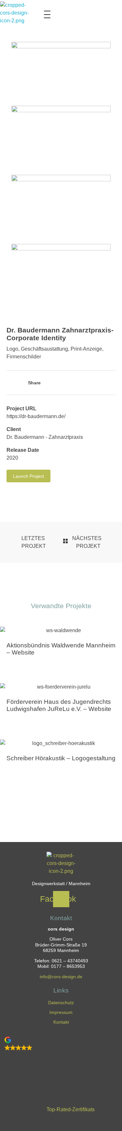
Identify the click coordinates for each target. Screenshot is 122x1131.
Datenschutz (61, 1002)
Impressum (61, 1012)
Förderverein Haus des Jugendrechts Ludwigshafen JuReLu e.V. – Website (59, 705)
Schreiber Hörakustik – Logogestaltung (61, 758)
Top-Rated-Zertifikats (71, 1109)
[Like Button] (10, 383)
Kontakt (61, 1022)
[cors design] (14, 15)
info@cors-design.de (61, 976)
